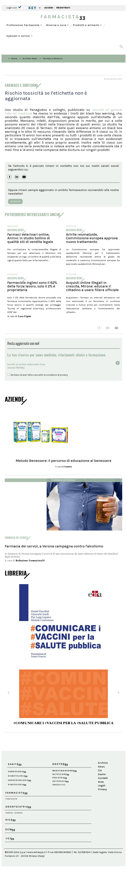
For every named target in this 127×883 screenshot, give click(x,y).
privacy (64, 374)
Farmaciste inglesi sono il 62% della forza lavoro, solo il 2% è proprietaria (32, 286)
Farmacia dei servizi (63, 480)
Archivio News (29, 58)
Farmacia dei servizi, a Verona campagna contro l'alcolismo (54, 546)
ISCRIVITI (15, 201)
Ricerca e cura (56, 25)
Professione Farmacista (23, 25)
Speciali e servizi (18, 35)
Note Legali (101, 783)
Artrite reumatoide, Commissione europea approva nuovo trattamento (92, 238)
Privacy (102, 789)
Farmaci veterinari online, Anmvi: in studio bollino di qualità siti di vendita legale (30, 238)
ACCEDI (48, 7)
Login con (11, 7)
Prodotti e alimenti (86, 25)
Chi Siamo (102, 772)
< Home (12, 58)
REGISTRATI (63, 7)
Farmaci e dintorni (52, 58)
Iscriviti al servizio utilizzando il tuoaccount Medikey (26, 365)
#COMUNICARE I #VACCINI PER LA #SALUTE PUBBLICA (63, 723)
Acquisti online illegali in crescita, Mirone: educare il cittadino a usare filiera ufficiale (92, 286)
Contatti (103, 778)
